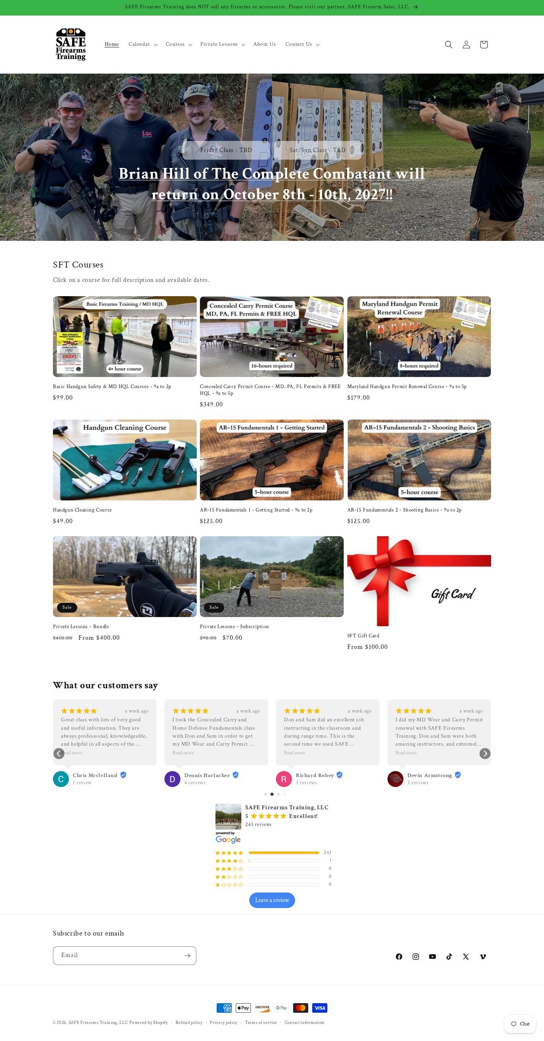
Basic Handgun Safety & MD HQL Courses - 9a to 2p (112, 387)
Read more (71, 753)
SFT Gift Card (363, 636)
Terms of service (261, 1022)
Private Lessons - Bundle (81, 627)
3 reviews (306, 782)
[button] (142, 44)
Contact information (305, 1022)
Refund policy (189, 1022)
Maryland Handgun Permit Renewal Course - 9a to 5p (407, 387)
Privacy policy (223, 1022)
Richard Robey (315, 775)
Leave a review (272, 900)
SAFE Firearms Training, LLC (98, 1022)
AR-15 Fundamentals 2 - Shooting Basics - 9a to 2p (404, 510)
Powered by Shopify (148, 1022)
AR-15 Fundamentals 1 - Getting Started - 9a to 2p (256, 510)
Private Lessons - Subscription (234, 627)
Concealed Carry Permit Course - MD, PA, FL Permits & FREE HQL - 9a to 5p (270, 390)
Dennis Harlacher (207, 775)
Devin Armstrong (429, 775)
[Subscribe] (187, 955)
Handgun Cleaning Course (82, 510)
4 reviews (194, 782)
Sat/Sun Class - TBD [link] (318, 150)
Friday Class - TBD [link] (226, 150)
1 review (82, 782)
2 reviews (418, 782)
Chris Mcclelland (95, 775)
